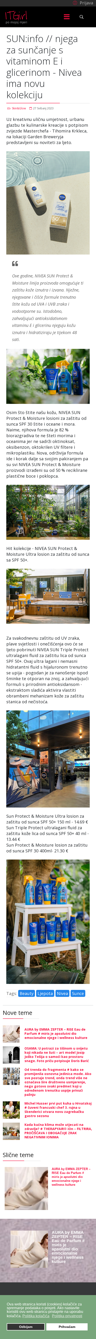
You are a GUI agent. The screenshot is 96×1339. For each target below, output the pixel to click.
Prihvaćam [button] (67, 1327)
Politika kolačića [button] (35, 1316)
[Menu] (66, 16)
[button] (82, 2)
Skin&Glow (19, 108)
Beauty (27, 993)
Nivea (62, 993)
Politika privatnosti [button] (67, 1316)
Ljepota (45, 993)
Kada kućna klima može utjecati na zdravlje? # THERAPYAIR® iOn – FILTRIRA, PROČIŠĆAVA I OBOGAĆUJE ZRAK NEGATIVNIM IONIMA (58, 1130)
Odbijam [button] (25, 1327)
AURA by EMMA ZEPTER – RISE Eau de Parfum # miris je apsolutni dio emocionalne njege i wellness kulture (55, 1033)
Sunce (78, 993)
